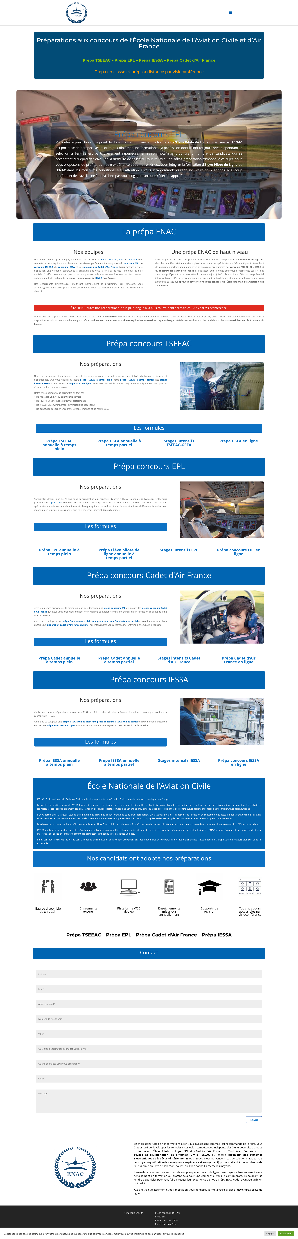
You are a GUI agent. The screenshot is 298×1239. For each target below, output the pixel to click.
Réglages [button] (270, 1233)
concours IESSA (66, 266)
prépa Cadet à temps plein (77, 621)
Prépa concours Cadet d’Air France (149, 575)
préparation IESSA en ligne (61, 725)
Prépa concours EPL (149, 134)
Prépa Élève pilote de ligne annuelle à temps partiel (119, 553)
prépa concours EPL (114, 607)
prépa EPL (56, 502)
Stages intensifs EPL (179, 550)
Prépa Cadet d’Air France (191, 60)
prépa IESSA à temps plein (77, 721)
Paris (121, 259)
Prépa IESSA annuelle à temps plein (59, 762)
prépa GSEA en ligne (80, 383)
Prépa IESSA (151, 60)
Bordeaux (106, 259)
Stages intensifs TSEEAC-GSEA (179, 442)
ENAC (99, 277)
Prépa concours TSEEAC (149, 343)
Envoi (254, 1120)
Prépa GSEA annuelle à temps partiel (119, 442)
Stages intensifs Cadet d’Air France (179, 659)
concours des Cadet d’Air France (100, 266)
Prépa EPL (125, 60)
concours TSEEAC (43, 266)
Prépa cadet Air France (167, 1224)
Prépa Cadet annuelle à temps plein (59, 659)
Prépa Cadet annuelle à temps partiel (119, 659)
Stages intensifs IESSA (179, 760)
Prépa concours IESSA (149, 679)
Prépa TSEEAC (97, 60)
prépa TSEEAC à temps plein (96, 379)
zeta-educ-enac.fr (133, 1212)
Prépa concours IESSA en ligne (238, 762)
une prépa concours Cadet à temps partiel (115, 621)
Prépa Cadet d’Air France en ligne (238, 659)
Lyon (114, 259)
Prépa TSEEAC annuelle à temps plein (59, 444)
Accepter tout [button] (286, 1233)
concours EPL (131, 263)
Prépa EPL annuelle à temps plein (59, 551)
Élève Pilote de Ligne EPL (171, 1151)
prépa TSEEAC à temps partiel (137, 379)
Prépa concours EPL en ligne (238, 551)
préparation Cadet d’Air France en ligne (67, 624)
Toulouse (132, 259)
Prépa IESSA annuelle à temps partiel (119, 762)
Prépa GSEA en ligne (238, 440)
